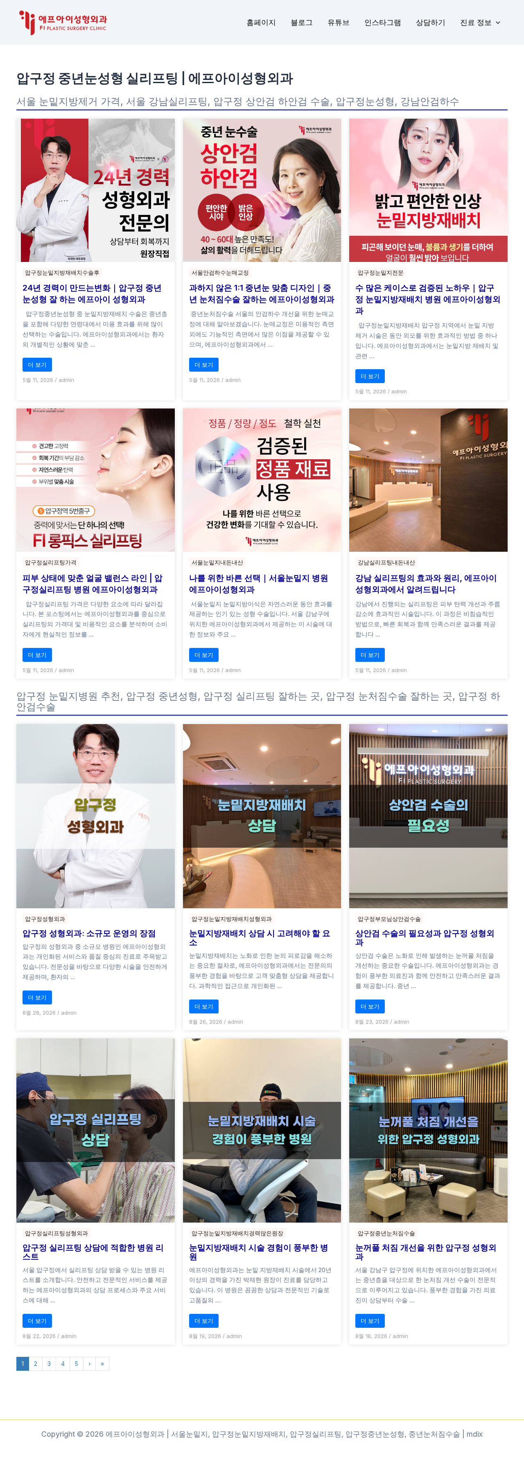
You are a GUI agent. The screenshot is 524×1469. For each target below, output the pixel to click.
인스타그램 (382, 22)
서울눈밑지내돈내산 (217, 562)
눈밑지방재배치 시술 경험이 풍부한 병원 (258, 1252)
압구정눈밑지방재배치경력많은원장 (237, 1233)
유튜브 (339, 22)
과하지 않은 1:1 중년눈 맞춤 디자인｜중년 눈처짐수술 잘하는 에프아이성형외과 (261, 293)
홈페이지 (261, 22)
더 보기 (37, 364)
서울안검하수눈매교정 (220, 272)
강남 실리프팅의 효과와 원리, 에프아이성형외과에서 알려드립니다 (426, 583)
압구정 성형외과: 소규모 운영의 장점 (89, 933)
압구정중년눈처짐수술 (386, 1233)
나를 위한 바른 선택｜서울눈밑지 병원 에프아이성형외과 (258, 583)
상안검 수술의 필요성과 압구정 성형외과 (425, 938)
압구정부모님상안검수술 (389, 918)
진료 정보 (476, 22)
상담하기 (430, 22)
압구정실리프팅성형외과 (56, 1233)
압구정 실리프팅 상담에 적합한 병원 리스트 (93, 1252)
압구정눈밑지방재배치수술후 (62, 272)
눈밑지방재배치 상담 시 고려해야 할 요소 (259, 938)
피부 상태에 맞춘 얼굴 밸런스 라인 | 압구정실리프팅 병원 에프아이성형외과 (93, 583)
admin (66, 380)
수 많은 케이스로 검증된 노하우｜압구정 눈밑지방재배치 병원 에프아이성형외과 (428, 299)
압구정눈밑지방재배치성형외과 (232, 918)
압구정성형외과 (45, 918)
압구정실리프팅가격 (51, 562)
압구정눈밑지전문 (381, 272)
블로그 (302, 22)
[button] (496, 23)
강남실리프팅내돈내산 (386, 562)
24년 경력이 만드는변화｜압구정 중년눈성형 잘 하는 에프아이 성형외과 (92, 293)
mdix (475, 1434)
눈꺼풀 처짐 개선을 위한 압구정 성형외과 (426, 1252)
